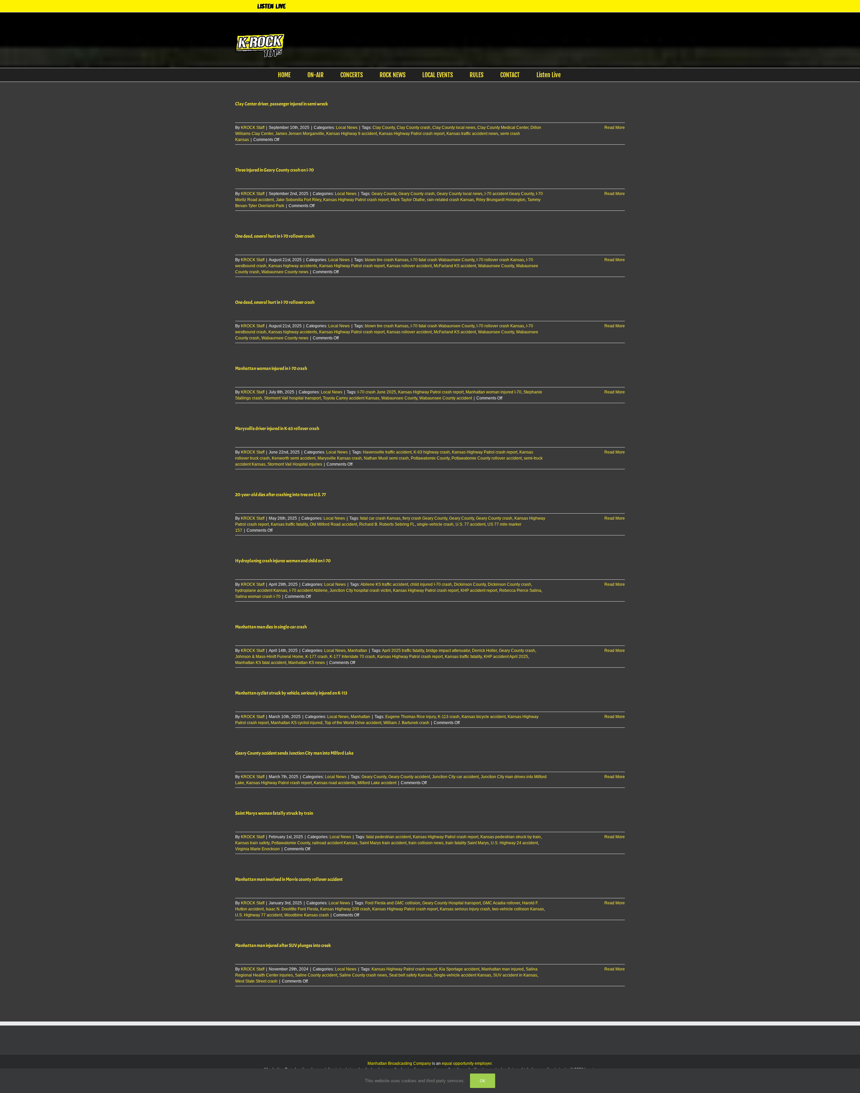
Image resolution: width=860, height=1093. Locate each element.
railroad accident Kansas (334, 843)
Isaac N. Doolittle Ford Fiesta (292, 909)
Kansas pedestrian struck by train (510, 837)
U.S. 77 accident (470, 524)
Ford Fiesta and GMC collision (392, 903)
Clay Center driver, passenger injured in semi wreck (281, 104)
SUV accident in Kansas (515, 975)
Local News (346, 127)
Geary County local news (459, 193)
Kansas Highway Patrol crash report (411, 133)
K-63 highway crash (432, 452)
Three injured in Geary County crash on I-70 (274, 170)
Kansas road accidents (334, 782)
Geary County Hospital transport (451, 903)
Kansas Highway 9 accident (351, 133)
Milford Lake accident (376, 782)
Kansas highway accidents (292, 266)
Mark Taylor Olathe (408, 199)
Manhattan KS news (306, 662)
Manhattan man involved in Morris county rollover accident (289, 879)
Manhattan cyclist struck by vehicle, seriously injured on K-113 (291, 693)
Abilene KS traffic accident (384, 584)
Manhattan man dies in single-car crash (271, 627)
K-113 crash (449, 716)
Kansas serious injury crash (465, 909)
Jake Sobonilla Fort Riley (298, 199)
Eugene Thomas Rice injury (410, 716)
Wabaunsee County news (284, 272)
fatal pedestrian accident (388, 837)
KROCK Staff (252, 127)
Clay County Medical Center (502, 127)
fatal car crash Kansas (380, 518)
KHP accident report (479, 590)
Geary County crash (416, 193)
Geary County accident (409, 776)
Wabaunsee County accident (445, 398)
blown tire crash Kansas (386, 259)
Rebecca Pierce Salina (520, 590)
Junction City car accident (455, 776)
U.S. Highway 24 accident (514, 843)
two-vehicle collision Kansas (518, 909)
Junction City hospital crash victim (360, 590)
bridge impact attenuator (448, 650)
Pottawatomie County (430, 458)
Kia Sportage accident (459, 969)
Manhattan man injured (502, 969)
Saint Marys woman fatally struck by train (274, 813)
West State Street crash (256, 981)
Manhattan (357, 650)
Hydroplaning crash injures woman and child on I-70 (283, 561)
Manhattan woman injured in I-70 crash (271, 368)
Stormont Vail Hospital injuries (294, 464)
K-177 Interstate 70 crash (352, 656)
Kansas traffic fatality (289, 524)
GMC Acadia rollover (501, 903)
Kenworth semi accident (293, 458)
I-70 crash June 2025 (376, 392)
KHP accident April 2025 (506, 656)
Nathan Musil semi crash (386, 458)
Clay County (384, 127)
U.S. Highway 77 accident (258, 915)
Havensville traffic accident (387, 452)
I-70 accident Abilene (308, 590)
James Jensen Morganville (299, 133)
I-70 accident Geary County (509, 193)
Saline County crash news (363, 975)
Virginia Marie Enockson (257, 849)
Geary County (384, 193)
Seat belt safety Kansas (410, 975)
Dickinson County (470, 584)
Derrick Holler (484, 650)
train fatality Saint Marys (467, 843)
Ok (482, 1081)
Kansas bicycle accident (484, 716)
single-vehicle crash (435, 524)
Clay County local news (453, 127)
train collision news (425, 843)
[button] (580, 75)
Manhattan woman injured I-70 (493, 392)
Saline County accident (316, 975)
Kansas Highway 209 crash (345, 909)
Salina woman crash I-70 (258, 596)
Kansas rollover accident (409, 266)
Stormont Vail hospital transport (292, 398)
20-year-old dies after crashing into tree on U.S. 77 (280, 494)
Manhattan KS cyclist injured (296, 722)
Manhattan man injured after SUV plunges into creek (283, 945)
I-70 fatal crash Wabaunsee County (442, 259)
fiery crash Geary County (424, 518)
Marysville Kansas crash (339, 458)
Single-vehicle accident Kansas (462, 975)
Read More (614, 127)
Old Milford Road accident (333, 524)
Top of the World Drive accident (353, 722)
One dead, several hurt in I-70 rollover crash (274, 236)
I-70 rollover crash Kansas (500, 259)
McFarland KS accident (455, 266)
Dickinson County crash (509, 584)
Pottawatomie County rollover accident (487, 458)
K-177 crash (316, 656)
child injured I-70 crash (431, 584)
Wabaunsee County (496, 266)
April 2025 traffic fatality (403, 650)
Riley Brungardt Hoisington (500, 199)
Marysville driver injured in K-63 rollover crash (277, 428)
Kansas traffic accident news (472, 133)
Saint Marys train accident (382, 843)
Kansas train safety (252, 843)
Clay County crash (413, 127)
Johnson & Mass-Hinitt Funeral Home (269, 656)
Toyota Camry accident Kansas (351, 398)
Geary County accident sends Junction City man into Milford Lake (294, 753)
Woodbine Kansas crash (306, 915)
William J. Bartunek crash (406, 722)
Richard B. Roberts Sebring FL (387, 524)
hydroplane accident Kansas (261, 590)
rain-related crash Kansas (450, 199)
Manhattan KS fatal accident (260, 662)
